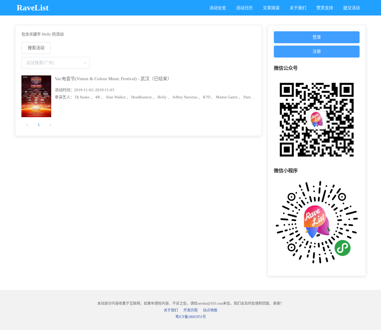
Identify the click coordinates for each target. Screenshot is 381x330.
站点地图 (210, 310)
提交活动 (351, 8)
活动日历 (244, 8)
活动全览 (217, 8)
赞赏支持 (324, 8)
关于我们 (298, 8)
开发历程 (190, 310)
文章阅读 (271, 8)
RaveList (33, 7)
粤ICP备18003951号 (190, 317)
